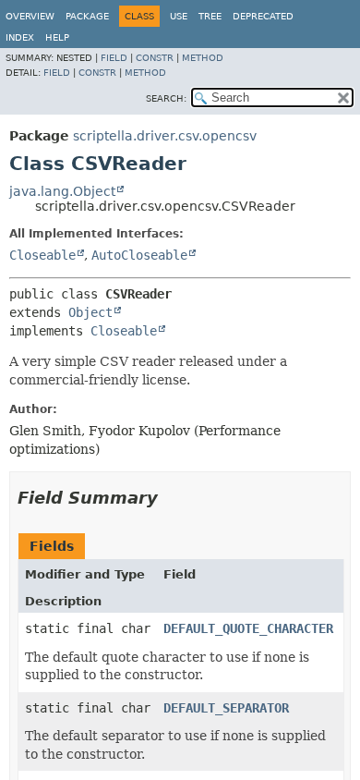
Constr (155, 58)
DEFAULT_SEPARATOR (226, 708)
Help (57, 37)
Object (90, 312)
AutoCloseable (139, 255)
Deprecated (263, 16)
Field (114, 58)
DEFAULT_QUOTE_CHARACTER (248, 628)
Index (20, 37)
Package (87, 16)
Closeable (42, 255)
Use (178, 16)
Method (202, 58)
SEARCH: (166, 98)
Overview (30, 16)
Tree (210, 16)
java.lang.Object (62, 191)
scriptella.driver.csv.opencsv (165, 135)
